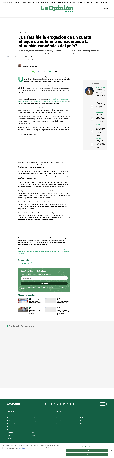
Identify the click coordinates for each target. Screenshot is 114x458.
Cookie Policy (21, 448)
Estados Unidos (26, 2)
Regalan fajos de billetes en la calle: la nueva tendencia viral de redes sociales (36, 311)
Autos (33, 429)
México (72, 2)
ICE (36, 15)
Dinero (26, 32)
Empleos (82, 418)
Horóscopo (58, 423)
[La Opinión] (57, 8)
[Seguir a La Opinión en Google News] (61, 404)
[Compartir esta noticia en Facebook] (38, 71)
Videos (16, 2)
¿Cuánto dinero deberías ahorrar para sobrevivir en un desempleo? (63, 301)
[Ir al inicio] (13, 404)
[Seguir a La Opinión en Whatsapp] (67, 404)
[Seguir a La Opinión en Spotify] (70, 404)
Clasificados (83, 415)
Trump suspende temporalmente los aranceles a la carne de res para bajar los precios (63, 311)
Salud (8, 429)
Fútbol (42, 15)
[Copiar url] (55, 71)
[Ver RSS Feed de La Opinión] (73, 404)
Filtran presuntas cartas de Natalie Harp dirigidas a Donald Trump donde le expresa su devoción (100, 131)
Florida (33, 435)
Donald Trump (28, 15)
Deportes (104, 2)
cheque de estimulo (25, 263)
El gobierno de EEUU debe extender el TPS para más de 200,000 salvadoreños (100, 105)
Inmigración (45, 2)
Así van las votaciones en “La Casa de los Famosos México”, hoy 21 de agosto (101, 92)
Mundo (53, 2)
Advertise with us (84, 423)
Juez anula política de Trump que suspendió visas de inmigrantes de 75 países (100, 118)
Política (36, 2)
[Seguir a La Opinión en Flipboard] (64, 404)
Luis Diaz (27, 65)
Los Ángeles (81, 2)
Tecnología (10, 432)
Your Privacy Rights (87, 446)
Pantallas (87, 15)
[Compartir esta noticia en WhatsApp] (33, 71)
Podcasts (58, 415)
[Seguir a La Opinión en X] (48, 404)
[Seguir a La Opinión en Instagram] (51, 404)
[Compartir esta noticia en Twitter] (44, 71)
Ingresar (106, 8)
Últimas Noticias (6, 2)
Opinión (98, 99)
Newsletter (58, 418)
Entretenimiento (92, 2)
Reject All (87, 450)
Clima (81, 421)
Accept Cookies (87, 454)
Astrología (9, 438)
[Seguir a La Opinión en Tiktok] (57, 404)
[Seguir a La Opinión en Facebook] (45, 404)
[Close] (111, 450)
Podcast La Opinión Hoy (54, 15)
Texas (8, 435)
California (34, 432)
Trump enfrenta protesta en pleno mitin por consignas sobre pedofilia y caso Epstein (100, 144)
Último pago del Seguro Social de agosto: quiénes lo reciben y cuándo (35, 302)
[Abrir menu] (8, 8)
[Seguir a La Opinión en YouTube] (54, 404)
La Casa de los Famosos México (72, 15)
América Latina (63, 2)
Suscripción (58, 421)
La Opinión (21, 32)
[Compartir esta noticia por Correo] (50, 71)
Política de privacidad (46, 287)
